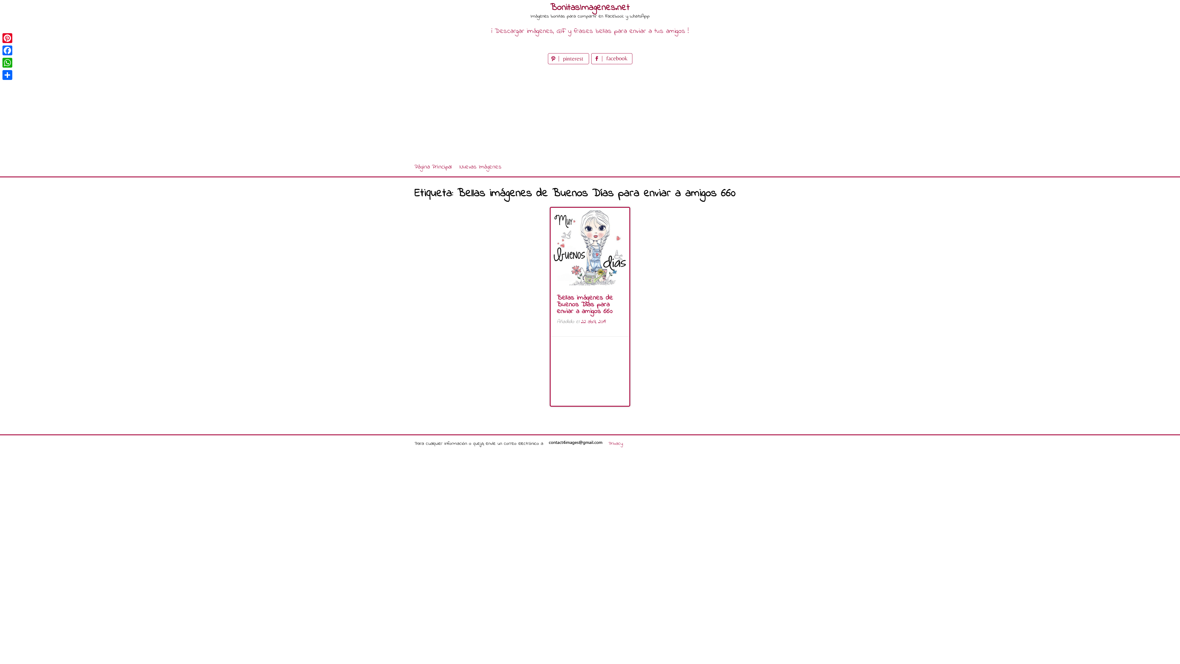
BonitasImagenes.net (590, 7)
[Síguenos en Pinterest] (569, 63)
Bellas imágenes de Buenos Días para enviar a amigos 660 (585, 304)
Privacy (615, 443)
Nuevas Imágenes (480, 167)
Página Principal (433, 167)
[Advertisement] (590, 112)
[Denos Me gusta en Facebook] (611, 63)
